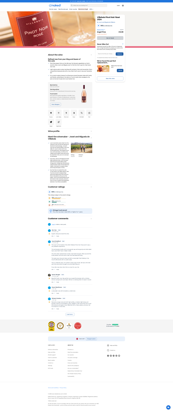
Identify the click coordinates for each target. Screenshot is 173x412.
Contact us (112, 350)
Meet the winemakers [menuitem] (73, 352)
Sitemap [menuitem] (50, 365)
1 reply (57, 236)
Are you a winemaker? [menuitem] (73, 368)
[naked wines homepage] (55, 5)
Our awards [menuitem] (71, 355)
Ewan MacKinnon (57, 287)
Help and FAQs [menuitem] (51, 352)
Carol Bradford (56, 241)
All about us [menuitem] (70, 349)
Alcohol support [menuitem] (52, 355)
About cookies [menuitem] (51, 360)
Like (52, 236)
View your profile (49, 224)
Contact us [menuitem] (50, 363)
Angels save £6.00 (102, 34)
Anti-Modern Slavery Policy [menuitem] (74, 373)
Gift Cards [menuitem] (50, 368)
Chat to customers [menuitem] (52, 357)
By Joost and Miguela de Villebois (106, 22)
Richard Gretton (56, 298)
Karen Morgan (56, 274)
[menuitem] (53, 9)
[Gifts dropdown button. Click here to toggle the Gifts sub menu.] (93, 9)
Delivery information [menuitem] (53, 349)
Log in (118, 5)
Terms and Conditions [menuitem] (53, 387)
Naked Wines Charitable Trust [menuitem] (75, 371)
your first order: (81, 1)
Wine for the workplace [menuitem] (73, 365)
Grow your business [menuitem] (72, 363)
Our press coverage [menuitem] (72, 357)
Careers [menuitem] (70, 360)
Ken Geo (54, 230)
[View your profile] (49, 230)
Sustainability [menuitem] (71, 376)
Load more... (70, 314)
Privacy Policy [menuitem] (63, 387)
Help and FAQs (113, 345)
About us (70, 345)
